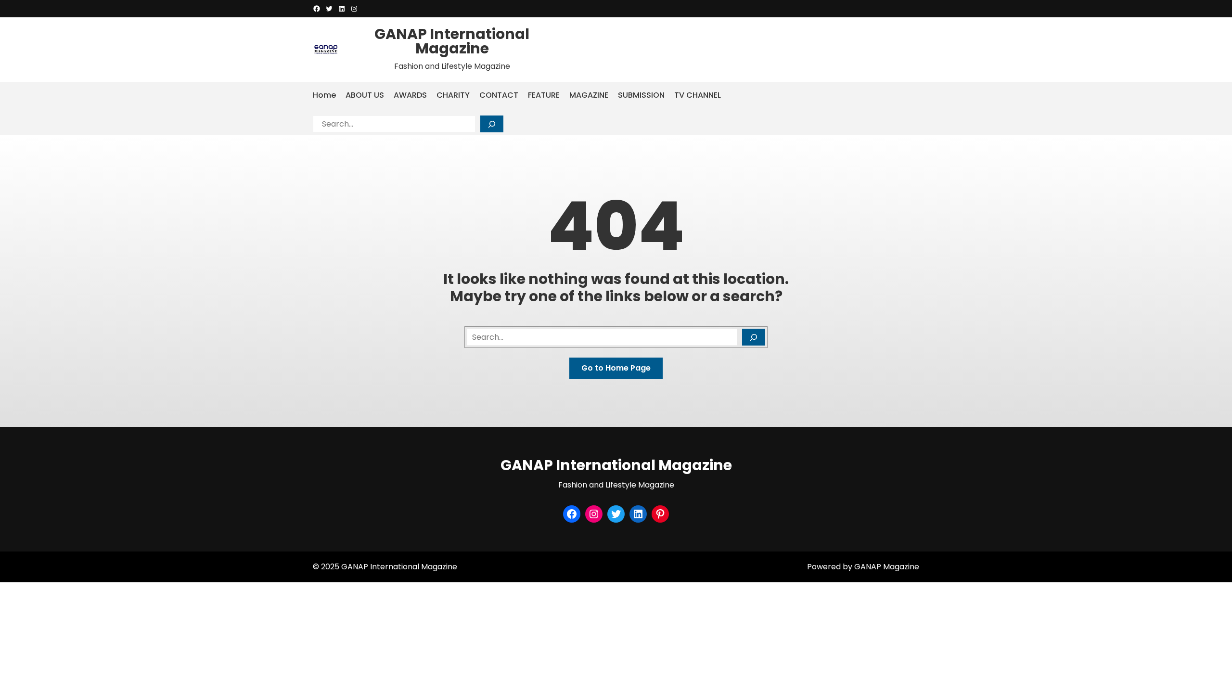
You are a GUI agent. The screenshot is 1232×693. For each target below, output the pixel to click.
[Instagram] (354, 9)
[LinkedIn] (342, 9)
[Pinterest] (660, 514)
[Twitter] (329, 9)
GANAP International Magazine (451, 41)
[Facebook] (317, 9)
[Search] (491, 124)
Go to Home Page (616, 367)
